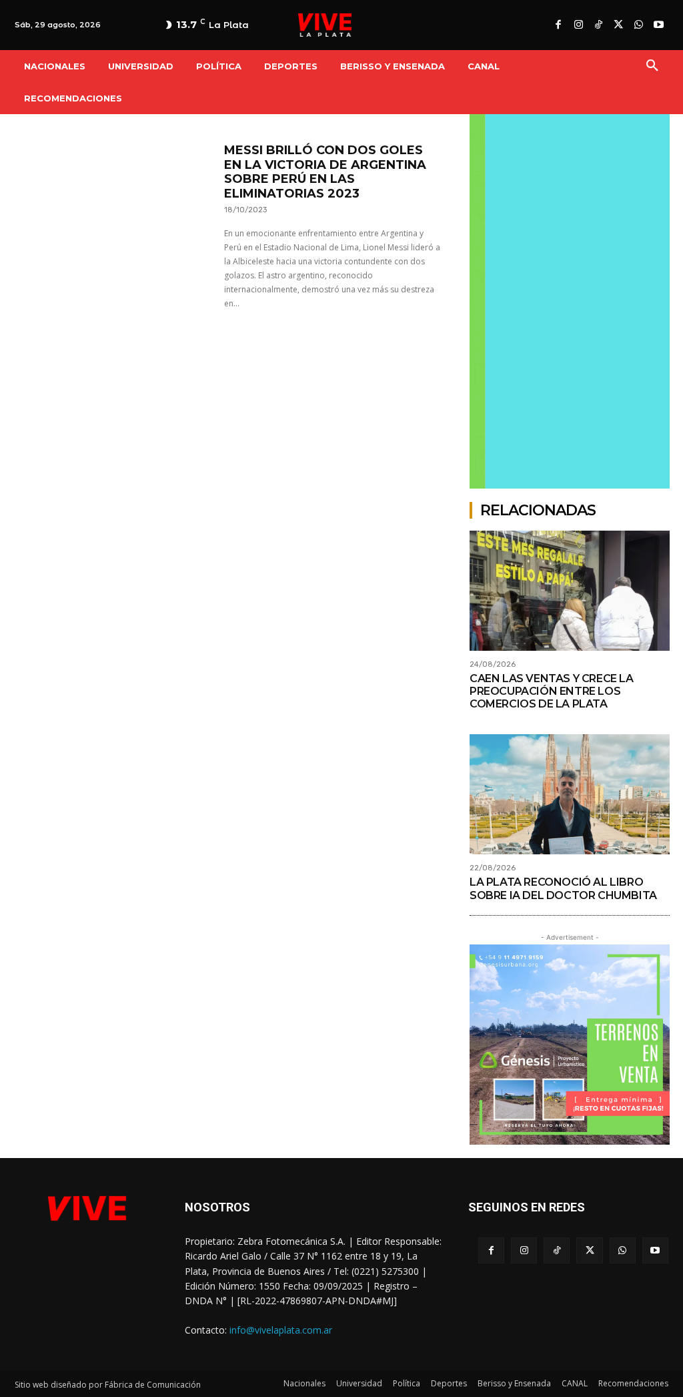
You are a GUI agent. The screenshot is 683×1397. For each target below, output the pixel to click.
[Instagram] (578, 25)
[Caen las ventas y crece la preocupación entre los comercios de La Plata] (570, 591)
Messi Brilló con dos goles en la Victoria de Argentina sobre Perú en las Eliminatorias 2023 (325, 172)
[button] (652, 66)
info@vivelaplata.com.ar (280, 1330)
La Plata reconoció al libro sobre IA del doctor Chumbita (563, 888)
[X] (618, 25)
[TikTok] (598, 25)
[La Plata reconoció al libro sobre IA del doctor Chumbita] (570, 794)
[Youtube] (658, 25)
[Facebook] (558, 25)
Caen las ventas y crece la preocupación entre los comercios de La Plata (552, 691)
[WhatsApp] (638, 25)
